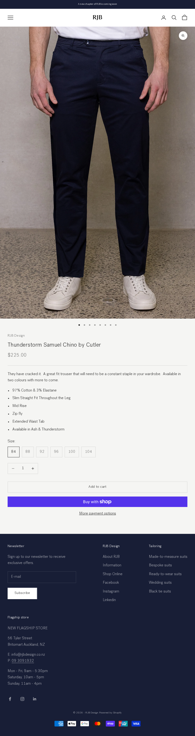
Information (112, 566)
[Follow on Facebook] (10, 699)
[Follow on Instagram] (22, 699)
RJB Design (16, 336)
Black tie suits (160, 592)
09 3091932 (23, 661)
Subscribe (22, 593)
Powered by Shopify (110, 713)
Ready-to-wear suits (165, 574)
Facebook (111, 583)
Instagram (111, 592)
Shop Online (112, 574)
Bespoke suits (160, 566)
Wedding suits (160, 583)
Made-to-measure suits (168, 557)
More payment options (97, 514)
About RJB (111, 557)
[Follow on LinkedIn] (34, 699)
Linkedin (109, 600)
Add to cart (97, 487)
